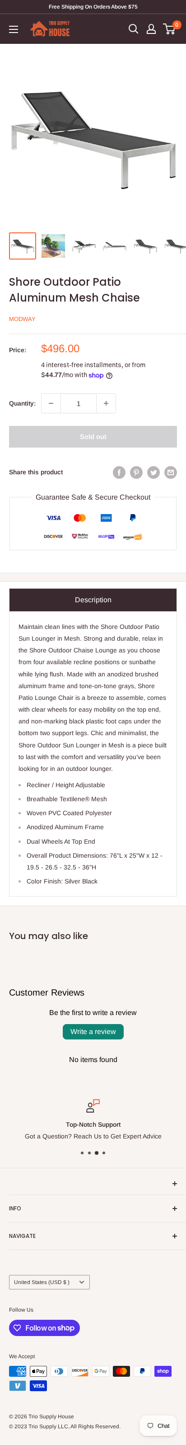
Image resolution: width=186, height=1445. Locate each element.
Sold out (93, 436)
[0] (169, 29)
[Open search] (134, 29)
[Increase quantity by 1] (106, 403)
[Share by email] (170, 472)
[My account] (151, 29)
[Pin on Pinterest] (136, 472)
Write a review (93, 1031)
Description (93, 600)
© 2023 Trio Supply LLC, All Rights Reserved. (65, 1426)
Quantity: (22, 403)
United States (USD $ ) (42, 1282)
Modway (22, 319)
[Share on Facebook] (119, 472)
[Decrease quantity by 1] (51, 403)
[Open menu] (13, 29)
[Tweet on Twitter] (153, 472)
